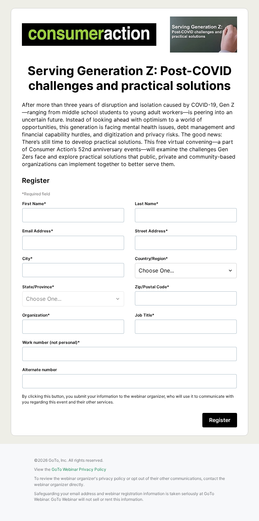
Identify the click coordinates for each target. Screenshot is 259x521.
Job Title (143, 315)
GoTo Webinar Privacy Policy (79, 469)
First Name (33, 203)
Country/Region (150, 258)
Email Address (36, 230)
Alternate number (39, 369)
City (26, 258)
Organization (35, 315)
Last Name (145, 203)
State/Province (37, 286)
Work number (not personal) (50, 342)
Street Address (150, 230)
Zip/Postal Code (151, 286)
